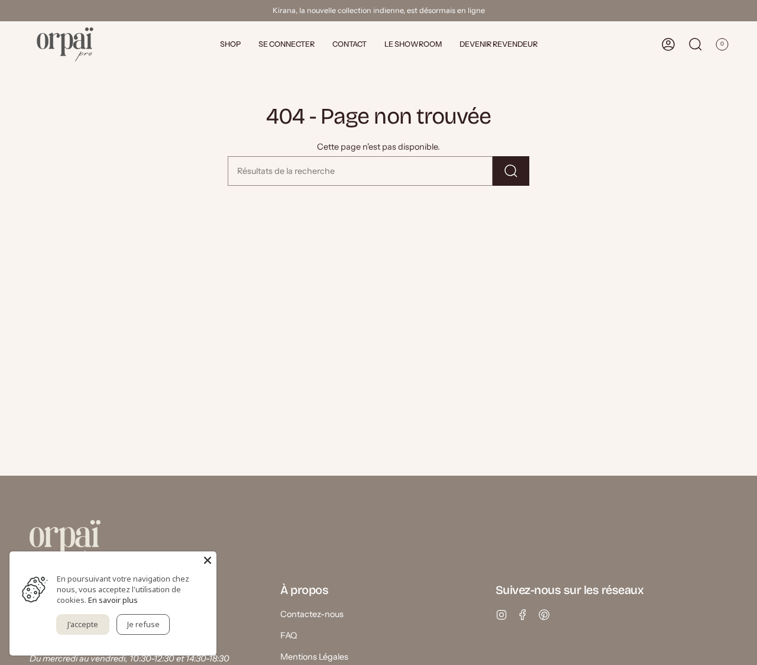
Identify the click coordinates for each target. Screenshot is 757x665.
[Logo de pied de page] (65, 541)
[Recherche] (511, 171)
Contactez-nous (312, 614)
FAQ (288, 635)
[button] (230, 44)
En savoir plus (113, 600)
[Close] (207, 560)
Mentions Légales (314, 656)
